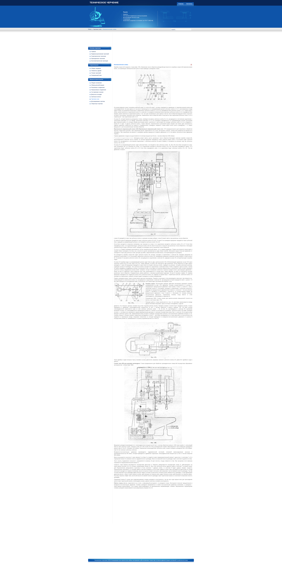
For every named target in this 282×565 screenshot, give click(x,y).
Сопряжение (126, 19)
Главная (180, 3)
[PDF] (191, 65)
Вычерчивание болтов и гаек (131, 17)
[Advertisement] (100, 39)
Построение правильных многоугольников (135, 15)
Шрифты (125, 14)
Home (89, 29)
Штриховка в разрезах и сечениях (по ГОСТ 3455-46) (138, 20)
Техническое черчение (104, 2)
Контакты (189, 3)
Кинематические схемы (121, 64)
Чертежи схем (97, 29)
